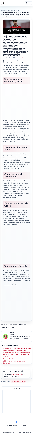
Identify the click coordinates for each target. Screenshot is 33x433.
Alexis (21, 58)
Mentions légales (12, 425)
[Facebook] (16, 421)
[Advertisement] (16, 102)
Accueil (3, 10)
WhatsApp (24, 324)
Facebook (13, 324)
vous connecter (16, 374)
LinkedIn (6, 327)
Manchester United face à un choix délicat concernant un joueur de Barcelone (15, 361)
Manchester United (13, 10)
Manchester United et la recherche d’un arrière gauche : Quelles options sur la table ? (16, 355)
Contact (23, 425)
